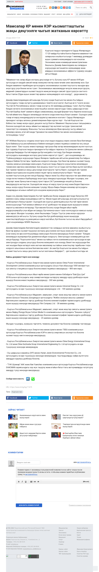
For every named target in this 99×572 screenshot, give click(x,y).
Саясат (19, 14)
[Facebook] (56, 8)
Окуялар (59, 14)
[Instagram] (67, 8)
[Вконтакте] (53, 8)
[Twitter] (61, 8)
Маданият (47, 14)
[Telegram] (70, 8)
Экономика (25, 14)
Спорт (53, 14)
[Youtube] (64, 8)
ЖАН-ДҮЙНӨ (66, 14)
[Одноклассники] (58, 8)
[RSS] (50, 8)
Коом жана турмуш (36, 14)
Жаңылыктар (11, 14)
